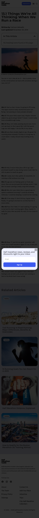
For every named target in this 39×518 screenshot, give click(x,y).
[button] (36, 250)
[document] (19, 259)
